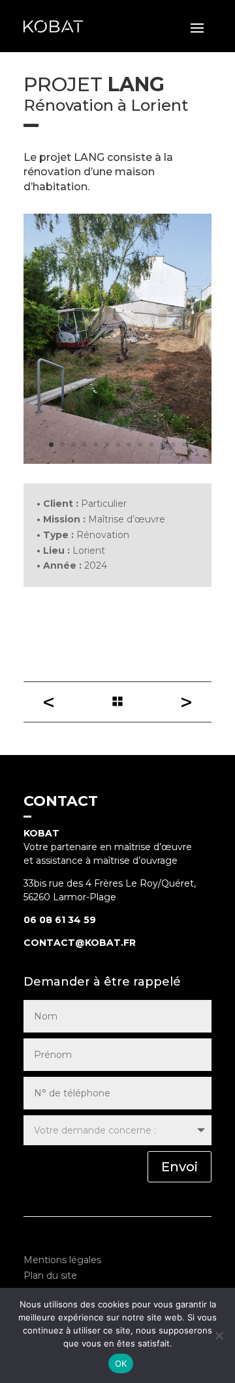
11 (162, 444)
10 (151, 444)
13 (184, 444)
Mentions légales (62, 1260)
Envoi (179, 1167)
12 (173, 444)
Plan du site (50, 1275)
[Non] (218, 1335)
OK (121, 1363)
